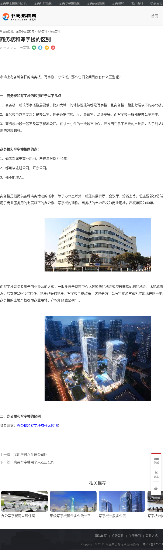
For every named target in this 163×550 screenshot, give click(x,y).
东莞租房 (118, 3)
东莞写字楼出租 (69, 3)
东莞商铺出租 (96, 3)
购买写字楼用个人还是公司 (34, 462)
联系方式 (152, 535)
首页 (154, 16)
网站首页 (101, 535)
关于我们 (135, 535)
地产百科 (137, 3)
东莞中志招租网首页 (13, 3)
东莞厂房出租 (43, 3)
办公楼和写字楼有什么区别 (37, 426)
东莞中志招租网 (25, 31)
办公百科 (55, 31)
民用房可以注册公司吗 (31, 454)
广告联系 (118, 535)
